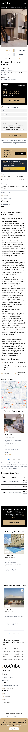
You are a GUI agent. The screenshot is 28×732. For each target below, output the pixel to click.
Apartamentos (11, 7)
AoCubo (3, 7)
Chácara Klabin (18, 659)
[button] (8, 459)
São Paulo (19, 7)
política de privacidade (19, 142)
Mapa (21, 54)
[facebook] (15, 58)
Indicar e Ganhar (20, 153)
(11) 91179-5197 (9, 688)
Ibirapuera (5, 654)
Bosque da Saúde (7, 659)
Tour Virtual (22, 50)
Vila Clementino (18, 649)
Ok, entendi (14, 729)
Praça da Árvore (19, 654)
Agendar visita (14, 100)
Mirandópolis (6, 651)
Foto (8, 50)
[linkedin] (19, 58)
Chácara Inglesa (19, 656)
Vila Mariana (6, 649)
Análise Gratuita (15, 168)
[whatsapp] (12, 58)
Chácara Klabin (18, 651)
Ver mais (7, 445)
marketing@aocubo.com (11, 685)
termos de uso (7, 142)
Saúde (4, 656)
